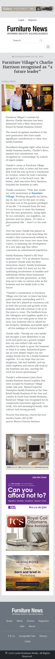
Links (28, 641)
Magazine (43, 621)
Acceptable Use (27, 636)
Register (32, 20)
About (32, 626)
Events (30, 621)
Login (21, 20)
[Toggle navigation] (48, 46)
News (13, 81)
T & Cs (11, 636)
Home (5, 81)
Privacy (43, 636)
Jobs (22, 626)
